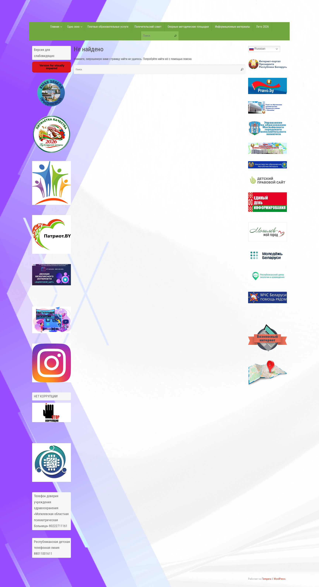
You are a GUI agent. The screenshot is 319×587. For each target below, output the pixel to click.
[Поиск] (176, 36)
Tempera (266, 579)
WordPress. (280, 579)
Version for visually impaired (51, 67)
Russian (259, 48)
